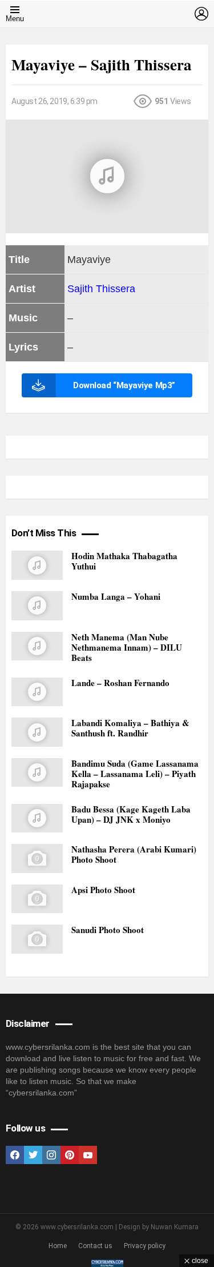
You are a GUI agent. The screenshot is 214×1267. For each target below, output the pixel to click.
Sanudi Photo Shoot (107, 929)
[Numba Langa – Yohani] (37, 605)
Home (58, 1246)
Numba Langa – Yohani (115, 596)
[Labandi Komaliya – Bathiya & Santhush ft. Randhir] (37, 732)
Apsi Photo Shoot (103, 889)
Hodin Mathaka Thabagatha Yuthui (124, 560)
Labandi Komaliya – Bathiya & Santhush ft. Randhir (130, 727)
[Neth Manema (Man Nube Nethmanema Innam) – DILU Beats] (37, 646)
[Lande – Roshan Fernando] (37, 692)
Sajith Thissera (101, 288)
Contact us (95, 1246)
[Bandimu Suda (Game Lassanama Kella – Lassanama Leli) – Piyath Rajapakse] (37, 772)
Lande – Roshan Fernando (120, 682)
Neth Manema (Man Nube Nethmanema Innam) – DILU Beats (126, 647)
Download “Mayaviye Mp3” (124, 385)
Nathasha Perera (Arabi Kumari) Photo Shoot (133, 854)
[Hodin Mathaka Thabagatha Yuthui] (37, 565)
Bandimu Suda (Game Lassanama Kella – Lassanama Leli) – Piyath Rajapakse (135, 773)
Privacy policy (144, 1246)
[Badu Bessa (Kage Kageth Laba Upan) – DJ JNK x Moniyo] (37, 818)
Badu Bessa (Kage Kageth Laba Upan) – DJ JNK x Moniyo (131, 814)
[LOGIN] (201, 13)
